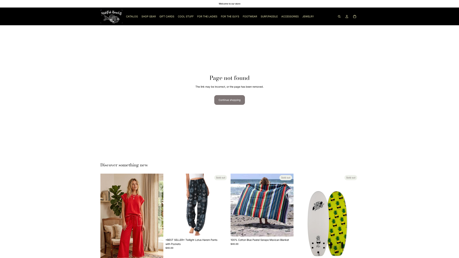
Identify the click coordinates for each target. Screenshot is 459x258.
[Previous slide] (105, 221)
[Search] (339, 16)
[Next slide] (158, 221)
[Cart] (355, 16)
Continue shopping (230, 99)
